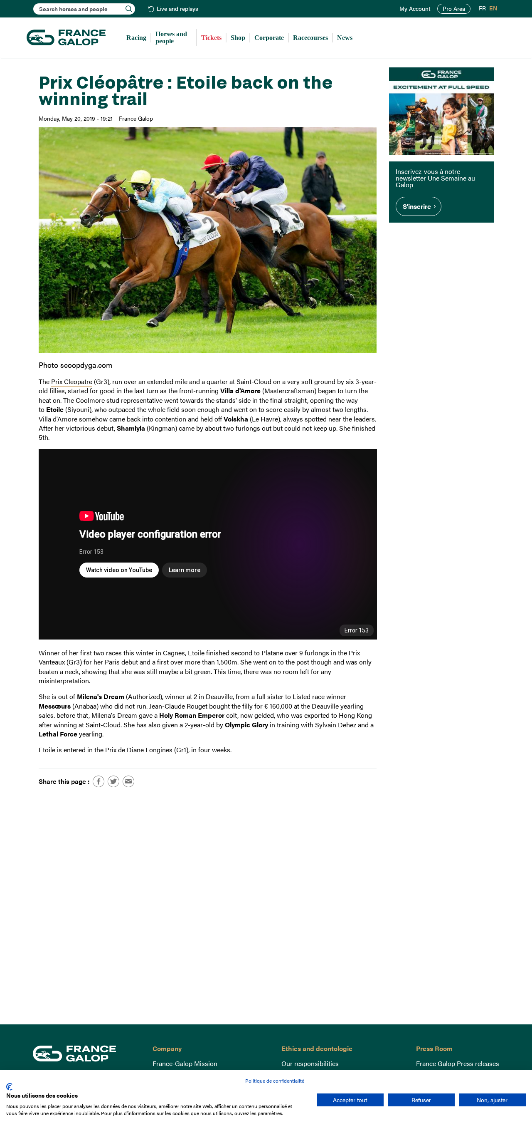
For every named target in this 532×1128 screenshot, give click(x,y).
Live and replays (177, 9)
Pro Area (454, 8)
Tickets (211, 37)
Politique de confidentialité (274, 1080)
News (344, 37)
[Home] (66, 38)
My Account (415, 9)
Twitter (113, 781)
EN (493, 8)
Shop (238, 37)
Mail (128, 781)
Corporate (269, 37)
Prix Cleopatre (71, 381)
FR (482, 8)
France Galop (86, 1053)
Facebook (98, 781)
